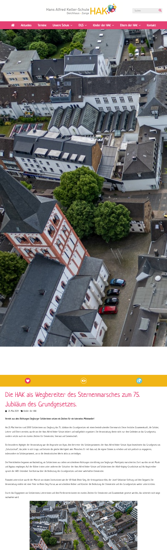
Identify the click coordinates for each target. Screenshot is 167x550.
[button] (70, 25)
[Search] (160, 10)
